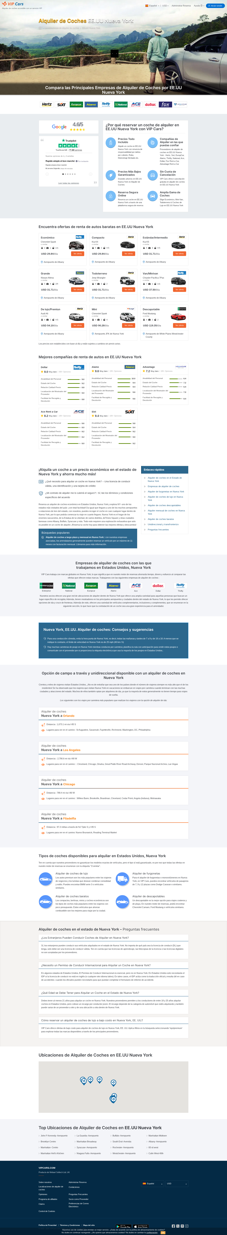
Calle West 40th (156, 1153)
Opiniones (43, 1194)
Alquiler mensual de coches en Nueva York (166, 512)
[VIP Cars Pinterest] (182, 1226)
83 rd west (153, 1147)
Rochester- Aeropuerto (123, 1147)
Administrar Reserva (181, 6)
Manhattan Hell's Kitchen (52, 1153)
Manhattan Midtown (158, 1136)
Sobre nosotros (45, 1182)
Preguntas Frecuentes (78, 1194)
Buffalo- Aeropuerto (122, 1136)
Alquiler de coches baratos (161, 519)
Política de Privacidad (47, 1225)
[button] (113, 1100)
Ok (163, 1233)
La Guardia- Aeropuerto (88, 1136)
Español (153, 6)
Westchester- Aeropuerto (124, 1153)
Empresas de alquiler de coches (163, 486)
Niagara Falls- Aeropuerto (89, 1153)
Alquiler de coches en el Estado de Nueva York (165, 479)
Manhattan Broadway (87, 1141)
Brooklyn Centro (48, 1141)
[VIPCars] (40, 28)
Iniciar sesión (216, 6)
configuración (152, 1233)
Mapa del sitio (89, 1225)
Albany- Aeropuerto (158, 1141)
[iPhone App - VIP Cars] (141, 1226)
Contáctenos (74, 1187)
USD (164, 6)
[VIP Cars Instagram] (186, 1226)
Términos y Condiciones (70, 1225)
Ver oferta (78, 254)
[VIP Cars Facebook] (173, 1226)
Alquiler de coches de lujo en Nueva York (165, 498)
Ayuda (197, 6)
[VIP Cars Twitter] (177, 1226)
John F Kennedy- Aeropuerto (54, 1136)
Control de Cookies (47, 1211)
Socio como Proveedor (78, 1199)
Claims (42, 1204)
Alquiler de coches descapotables (164, 505)
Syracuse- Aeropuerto (87, 1147)
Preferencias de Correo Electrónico (79, 1205)
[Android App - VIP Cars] (123, 1226)
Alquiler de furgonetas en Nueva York (166, 491)
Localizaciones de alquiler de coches (51, 1188)
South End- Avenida (122, 1141)
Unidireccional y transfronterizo (163, 524)
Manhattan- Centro (49, 1147)
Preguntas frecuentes (158, 529)
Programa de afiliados (48, 1199)
